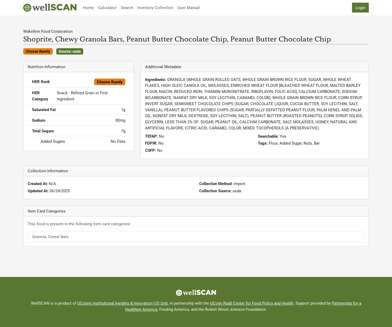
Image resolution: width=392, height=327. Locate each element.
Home (88, 7)
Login (360, 7)
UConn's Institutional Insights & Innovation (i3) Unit (122, 303)
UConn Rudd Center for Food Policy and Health (251, 303)
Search (127, 7)
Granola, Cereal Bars (50, 236)
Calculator (107, 7)
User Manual (188, 7)
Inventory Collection (155, 7)
